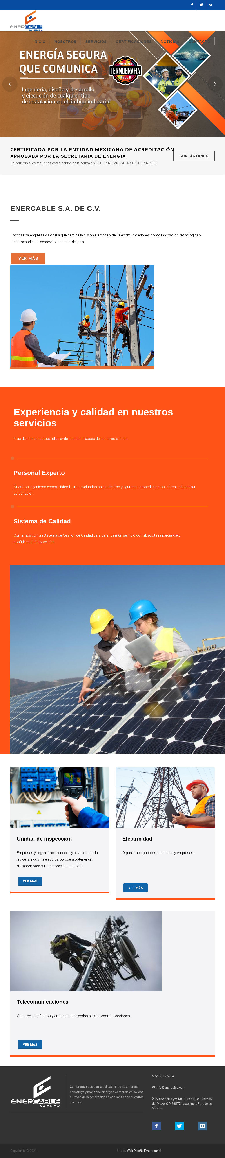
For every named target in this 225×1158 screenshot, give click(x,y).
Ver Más (28, 258)
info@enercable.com (170, 1087)
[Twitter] (201, 5)
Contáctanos (194, 156)
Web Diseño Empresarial (144, 1150)
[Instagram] (210, 5)
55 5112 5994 (164, 1076)
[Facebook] (192, 5)
